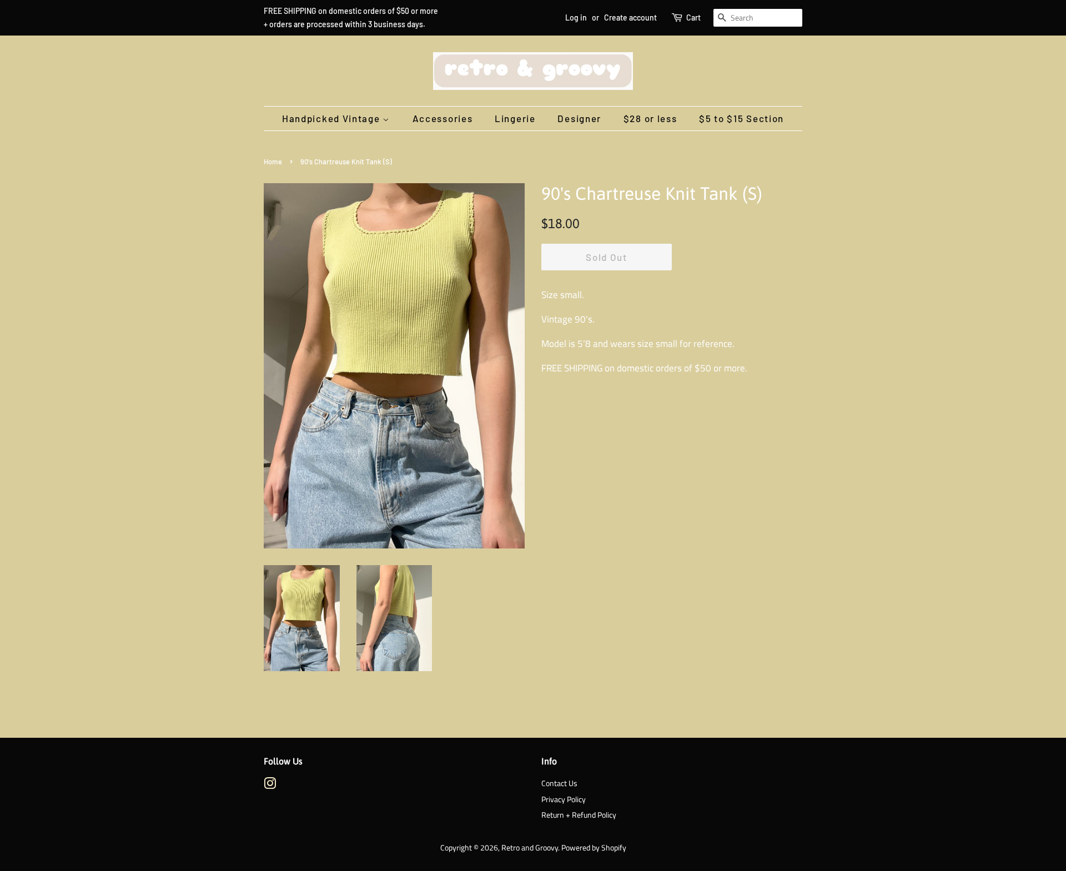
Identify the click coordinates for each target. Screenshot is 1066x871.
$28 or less (650, 118)
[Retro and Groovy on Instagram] (270, 785)
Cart (693, 17)
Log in (576, 17)
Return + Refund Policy (578, 815)
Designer (579, 118)
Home (273, 161)
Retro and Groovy (529, 848)
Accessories (443, 118)
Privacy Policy (563, 799)
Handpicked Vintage (332, 118)
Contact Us (559, 783)
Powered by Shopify (593, 848)
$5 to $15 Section (741, 118)
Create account (630, 17)
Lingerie (515, 118)
